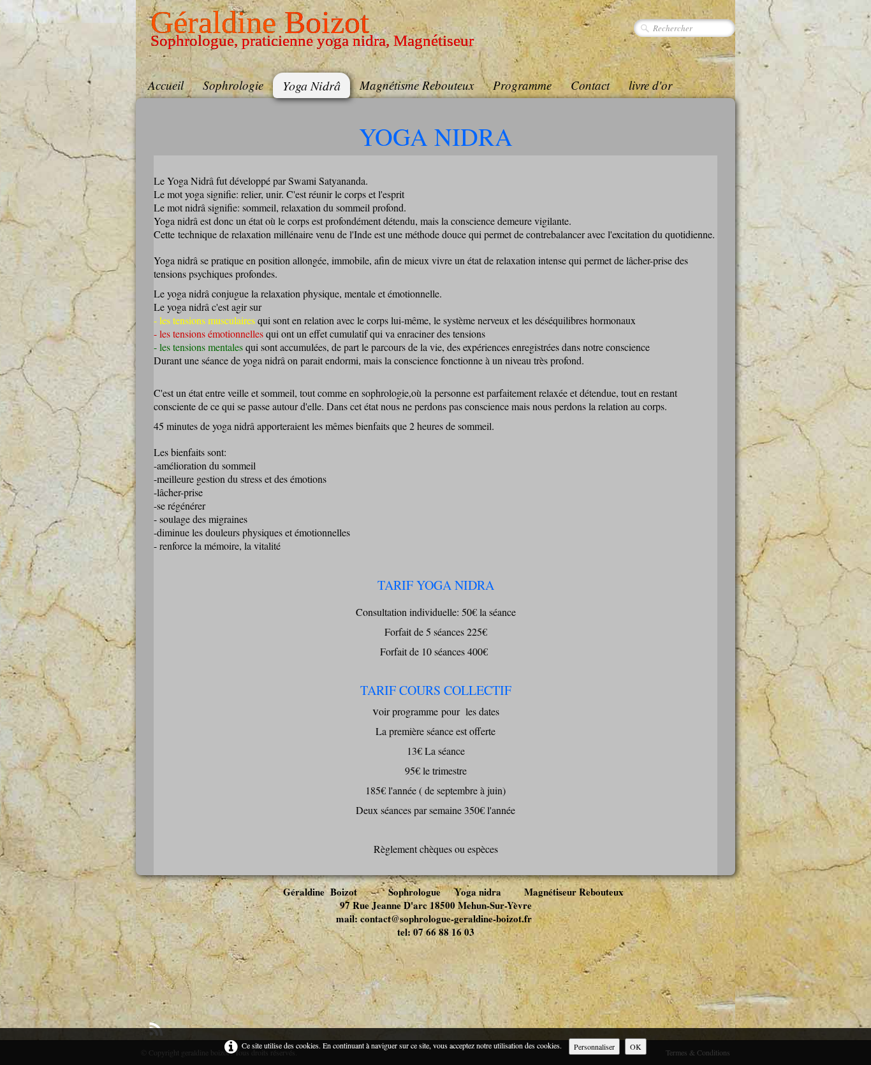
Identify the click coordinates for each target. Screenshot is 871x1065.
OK (635, 1046)
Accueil (166, 85)
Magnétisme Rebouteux (417, 85)
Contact (590, 85)
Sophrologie (233, 85)
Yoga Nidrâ (311, 85)
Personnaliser (594, 1046)
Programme (522, 85)
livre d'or (650, 85)
